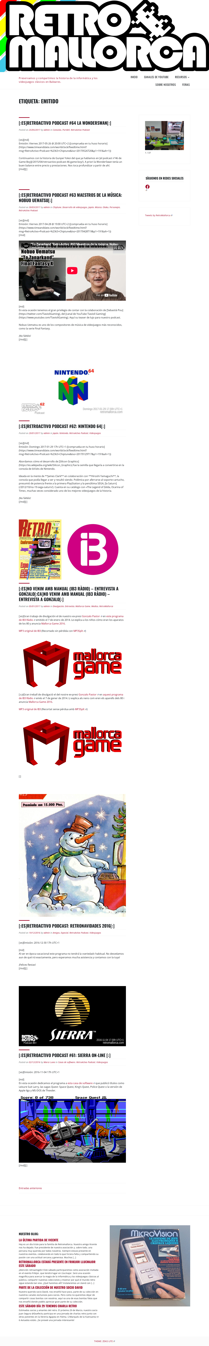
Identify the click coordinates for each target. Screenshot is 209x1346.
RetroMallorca (106, 606)
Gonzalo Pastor (91, 616)
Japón (91, 207)
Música (98, 207)
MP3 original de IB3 (30, 631)
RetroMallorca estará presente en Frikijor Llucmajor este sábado (57, 1263)
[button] (181, 134)
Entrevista (69, 606)
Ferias (186, 85)
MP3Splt (78, 631)
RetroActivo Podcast (80, 129)
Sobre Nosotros (165, 85)
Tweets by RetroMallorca (157, 215)
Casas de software (66, 1062)
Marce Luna (49, 1062)
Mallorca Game (82, 606)
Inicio (134, 77)
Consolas (57, 129)
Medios (94, 606)
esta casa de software (80, 1083)
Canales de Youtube (156, 77)
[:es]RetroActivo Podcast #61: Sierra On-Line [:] (64, 1055)
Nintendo (63, 433)
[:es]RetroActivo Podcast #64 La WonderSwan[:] (65, 123)
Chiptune (57, 207)
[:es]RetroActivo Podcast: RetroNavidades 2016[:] (66, 926)
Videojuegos (95, 433)
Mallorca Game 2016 (53, 623)
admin (47, 129)
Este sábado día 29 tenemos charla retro (48, 1306)
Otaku (105, 207)
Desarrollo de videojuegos (74, 207)
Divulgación (58, 606)
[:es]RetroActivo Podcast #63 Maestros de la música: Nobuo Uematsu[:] (70, 197)
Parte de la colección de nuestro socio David (51, 1287)
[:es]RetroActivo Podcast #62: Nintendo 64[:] (62, 426)
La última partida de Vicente (38, 1240)
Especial (64, 932)
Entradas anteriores (30, 1188)
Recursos (181, 77)
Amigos (56, 932)
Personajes (115, 207)
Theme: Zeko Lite (103, 1341)
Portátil (66, 129)
